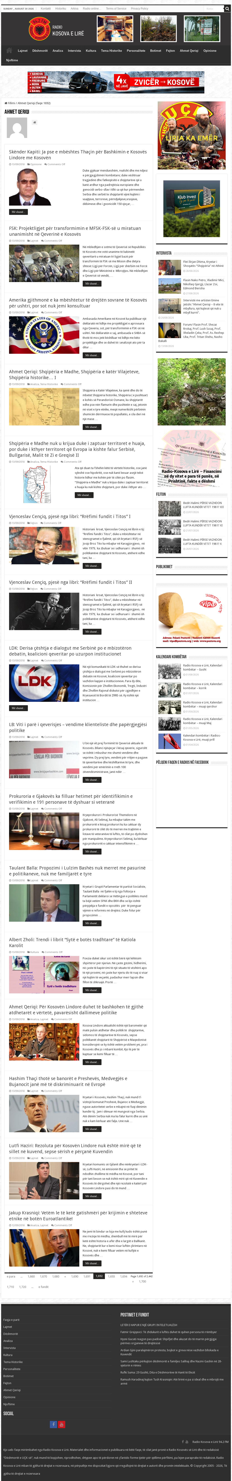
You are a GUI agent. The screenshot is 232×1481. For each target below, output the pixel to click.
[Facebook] (53, 1424)
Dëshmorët (40, 50)
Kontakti (46, 8)
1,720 (22, 1287)
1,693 (111, 1276)
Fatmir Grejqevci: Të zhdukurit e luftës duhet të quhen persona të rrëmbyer (169, 1332)
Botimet (155, 50)
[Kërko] (227, 8)
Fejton (170, 50)
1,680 (55, 1276)
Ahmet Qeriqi (189, 50)
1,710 (10, 1287)
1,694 (123, 1276)
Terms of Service (116, 8)
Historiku (60, 8)
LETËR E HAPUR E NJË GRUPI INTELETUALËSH (149, 1325)
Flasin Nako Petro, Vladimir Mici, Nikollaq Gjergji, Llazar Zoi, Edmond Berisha (203, 284)
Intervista (74, 50)
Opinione (209, 50)
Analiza (58, 50)
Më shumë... (18, 212)
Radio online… (92, 8)
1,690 (74, 1276)
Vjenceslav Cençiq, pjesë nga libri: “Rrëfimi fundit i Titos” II (70, 582)
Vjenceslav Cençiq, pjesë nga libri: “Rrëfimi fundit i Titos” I (69, 516)
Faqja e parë (9, 50)
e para (11, 1276)
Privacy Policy (139, 8)
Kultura (91, 50)
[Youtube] (61, 1424)
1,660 (31, 1276)
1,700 (142, 1281)
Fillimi (11, 103)
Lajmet (22, 50)
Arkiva (74, 8)
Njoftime (12, 60)
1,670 (43, 1276)
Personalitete (136, 50)
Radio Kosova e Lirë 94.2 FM (211, 1442)
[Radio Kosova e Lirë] (116, 28)
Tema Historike (111, 50)
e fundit (43, 1287)
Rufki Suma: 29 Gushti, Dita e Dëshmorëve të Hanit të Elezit (158, 1372)
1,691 (86, 1276)
